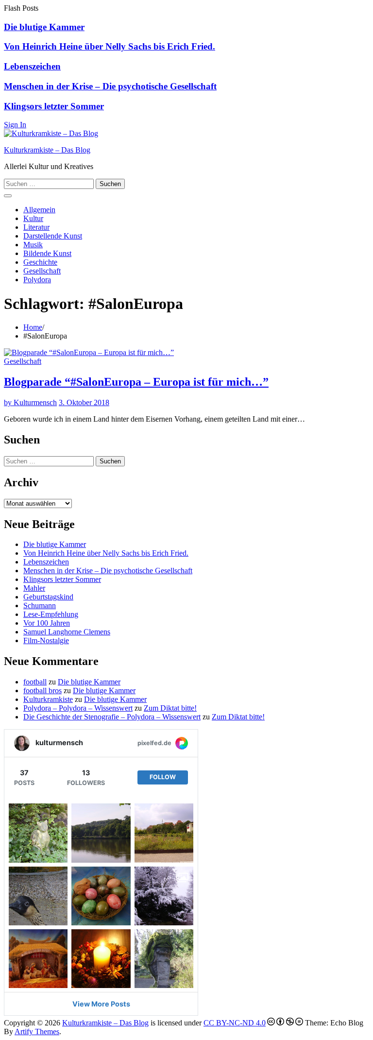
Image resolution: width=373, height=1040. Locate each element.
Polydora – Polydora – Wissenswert (78, 708)
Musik (33, 244)
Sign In (15, 124)
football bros (42, 690)
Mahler (34, 588)
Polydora (37, 279)
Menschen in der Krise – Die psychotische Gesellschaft (110, 86)
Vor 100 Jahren (46, 623)
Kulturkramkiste (48, 699)
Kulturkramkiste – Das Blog (47, 150)
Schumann (39, 605)
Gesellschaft (42, 271)
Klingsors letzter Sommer (54, 106)
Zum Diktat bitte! (170, 708)
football (35, 682)
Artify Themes (37, 1031)
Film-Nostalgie (46, 640)
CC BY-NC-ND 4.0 (234, 1023)
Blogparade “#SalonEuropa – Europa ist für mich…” (136, 381)
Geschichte (40, 262)
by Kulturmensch (30, 402)
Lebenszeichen (32, 66)
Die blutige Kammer (44, 27)
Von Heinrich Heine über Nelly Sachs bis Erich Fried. (109, 46)
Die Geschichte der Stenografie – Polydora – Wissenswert (112, 717)
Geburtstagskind (48, 597)
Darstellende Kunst (52, 236)
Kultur (33, 218)
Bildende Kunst (47, 253)
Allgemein (39, 209)
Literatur (36, 227)
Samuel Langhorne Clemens (66, 632)
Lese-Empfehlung (50, 614)
